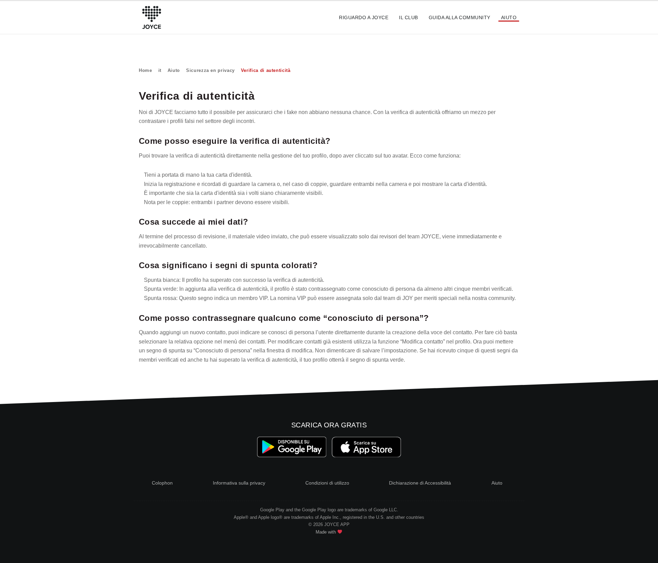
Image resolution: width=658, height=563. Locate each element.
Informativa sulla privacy (239, 483)
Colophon (162, 483)
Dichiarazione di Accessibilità (420, 483)
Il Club (408, 17)
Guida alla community (459, 17)
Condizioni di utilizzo (327, 483)
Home (145, 70)
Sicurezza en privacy (210, 70)
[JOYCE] (151, 17)
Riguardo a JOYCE (363, 17)
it (159, 70)
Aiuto (508, 17)
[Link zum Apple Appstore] (366, 447)
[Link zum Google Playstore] (292, 447)
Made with (326, 532)
